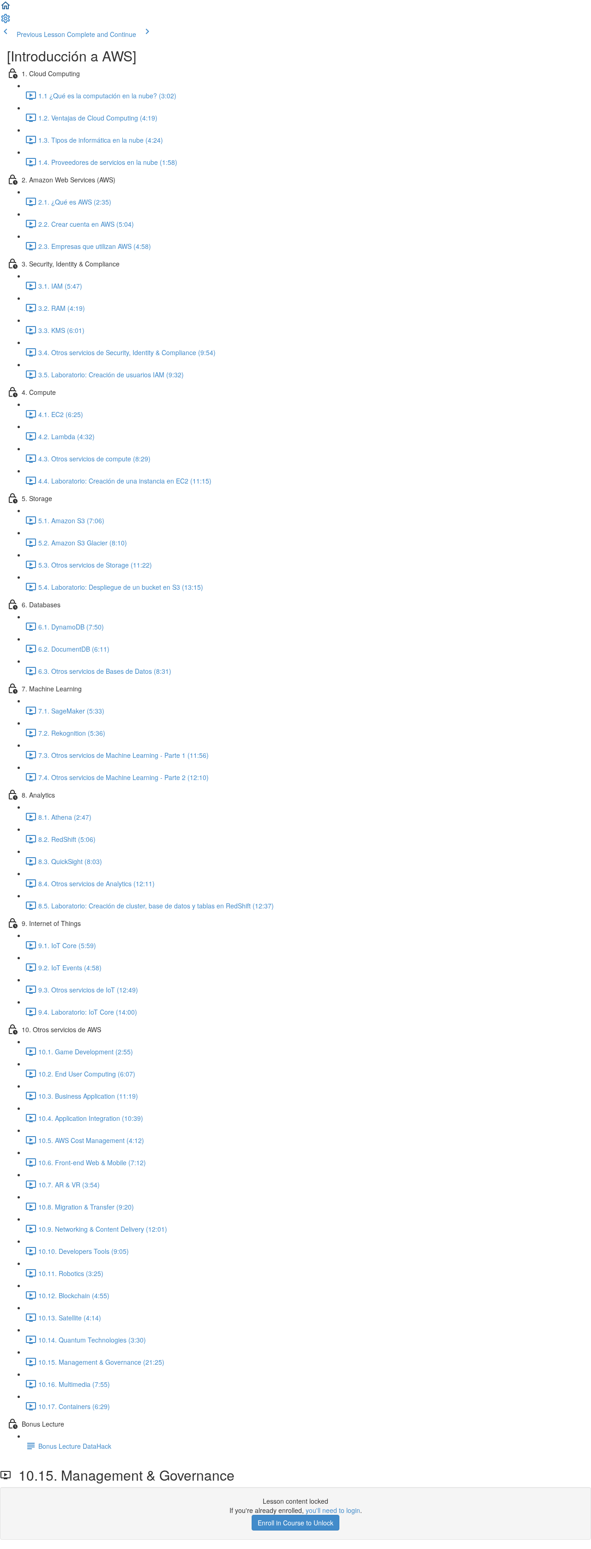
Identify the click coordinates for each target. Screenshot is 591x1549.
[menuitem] (5, 21)
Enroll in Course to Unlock (295, 1522)
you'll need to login (333, 1510)
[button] (5, 8)
